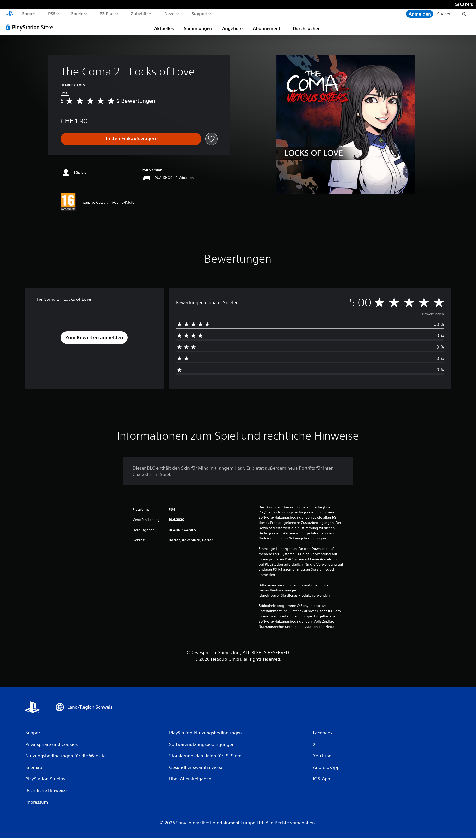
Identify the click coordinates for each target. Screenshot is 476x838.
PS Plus (106, 13)
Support (200, 13)
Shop (27, 13)
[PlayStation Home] (10, 14)
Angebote (232, 28)
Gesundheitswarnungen (278, 590)
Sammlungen (198, 28)
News (170, 13)
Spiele (77, 13)
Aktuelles (164, 28)
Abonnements (268, 28)
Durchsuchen (307, 28)
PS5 (52, 13)
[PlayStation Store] (31, 27)
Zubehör (139, 13)
